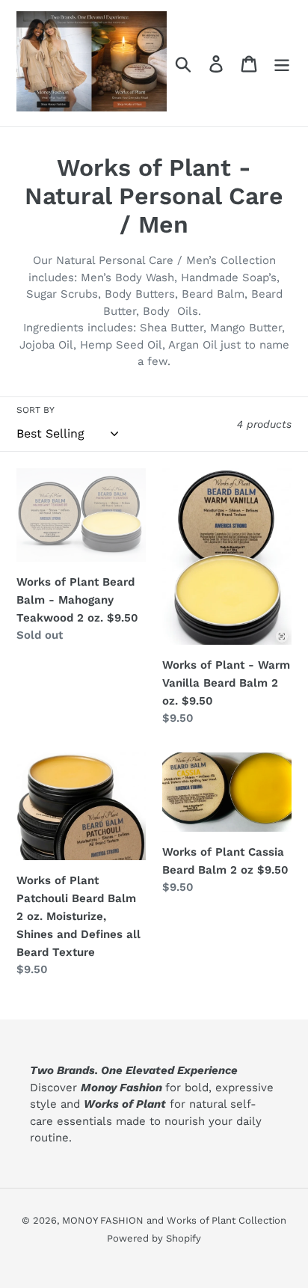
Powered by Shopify (154, 1238)
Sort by (35, 410)
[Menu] (281, 63)
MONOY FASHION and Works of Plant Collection (174, 1220)
